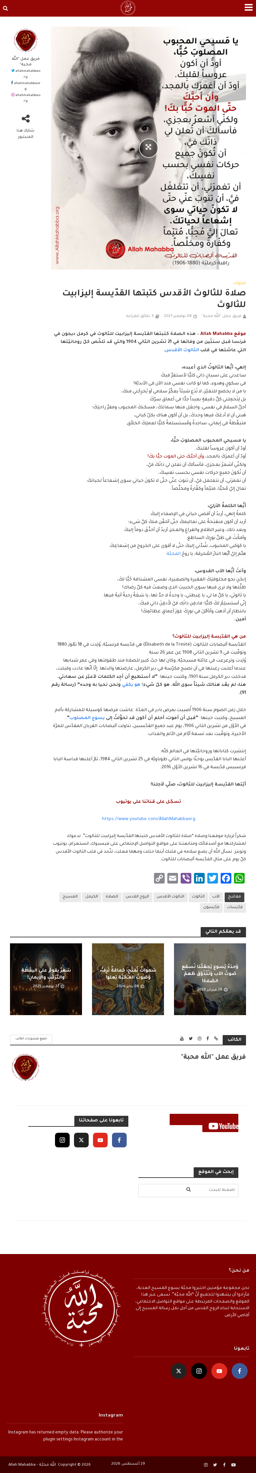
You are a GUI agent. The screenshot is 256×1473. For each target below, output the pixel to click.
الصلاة (112, 897)
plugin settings (57, 1439)
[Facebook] (119, 1140)
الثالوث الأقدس (182, 350)
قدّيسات (235, 907)
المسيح (70, 897)
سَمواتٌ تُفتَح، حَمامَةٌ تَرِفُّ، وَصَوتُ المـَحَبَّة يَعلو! (128, 974)
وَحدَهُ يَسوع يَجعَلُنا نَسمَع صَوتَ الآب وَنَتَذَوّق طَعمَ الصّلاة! (210, 974)
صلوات (239, 283)
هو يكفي (131, 685)
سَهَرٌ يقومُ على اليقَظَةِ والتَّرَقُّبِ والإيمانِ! (46, 974)
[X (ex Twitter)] (81, 1140)
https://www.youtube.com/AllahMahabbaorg (148, 819)
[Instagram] (62, 1140)
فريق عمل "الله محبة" (26, 62)
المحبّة (174, 554)
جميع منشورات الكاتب (31, 1039)
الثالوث (198, 897)
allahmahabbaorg (27, 74)
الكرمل (91, 897)
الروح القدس (137, 897)
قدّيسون (211, 907)
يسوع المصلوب (87, 718)
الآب (216, 897)
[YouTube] (100, 1140)
